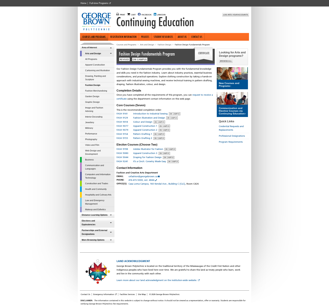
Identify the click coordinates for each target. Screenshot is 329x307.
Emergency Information (103, 294)
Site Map (142, 294)
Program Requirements (231, 141)
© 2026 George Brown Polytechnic (164, 294)
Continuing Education (155, 22)
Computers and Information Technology (98, 176)
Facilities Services (127, 294)
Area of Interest (89, 47)
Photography (91, 139)
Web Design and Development (93, 152)
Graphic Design (92, 102)
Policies (145, 37)
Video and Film (92, 145)
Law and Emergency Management (94, 202)
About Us (182, 37)
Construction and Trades (96, 183)
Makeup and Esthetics (95, 209)
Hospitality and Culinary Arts (98, 195)
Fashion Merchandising (96, 91)
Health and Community (96, 189)
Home (83, 3)
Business (89, 160)
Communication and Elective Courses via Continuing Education (232, 111)
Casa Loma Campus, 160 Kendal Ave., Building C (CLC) (157, 183)
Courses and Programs (94, 37)
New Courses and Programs (229, 84)
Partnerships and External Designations (94, 232)
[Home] (97, 22)
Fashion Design (92, 85)
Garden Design (92, 96)
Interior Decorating (93, 117)
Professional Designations (232, 135)
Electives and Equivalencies (88, 223)
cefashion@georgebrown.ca (143, 176)
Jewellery (89, 122)
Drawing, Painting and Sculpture (95, 78)
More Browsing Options (93, 240)
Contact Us (196, 37)
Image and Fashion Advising (94, 109)
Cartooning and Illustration (97, 70)
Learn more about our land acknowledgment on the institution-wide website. (157, 280)
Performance (91, 134)
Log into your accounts (235, 15)
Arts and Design (93, 53)
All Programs (91, 59)
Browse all (226, 61)
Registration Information (123, 37)
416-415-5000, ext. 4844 (141, 180)
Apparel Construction (95, 65)
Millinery (89, 128)
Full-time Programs (98, 3)
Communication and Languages (94, 167)
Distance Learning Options (95, 215)
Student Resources (163, 37)
